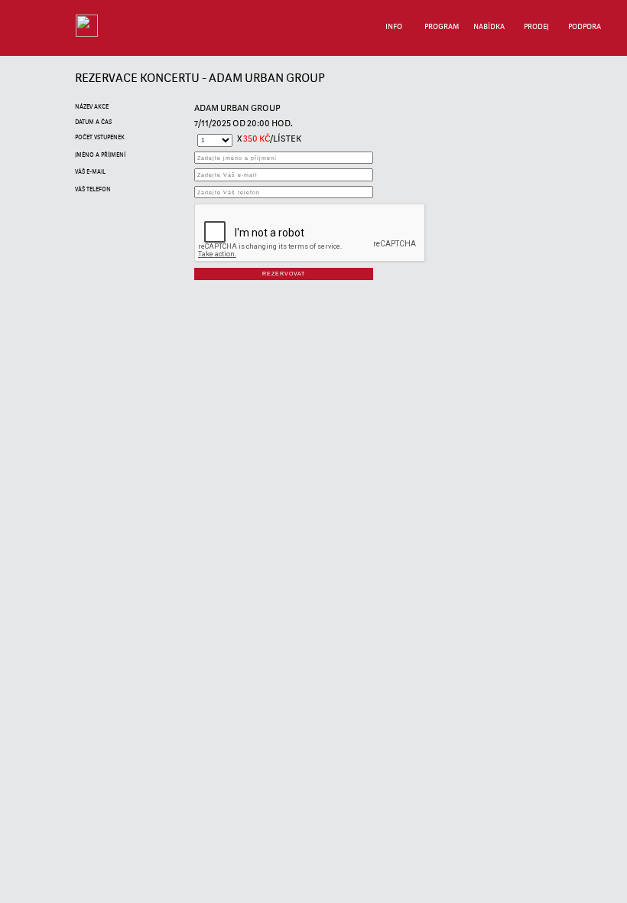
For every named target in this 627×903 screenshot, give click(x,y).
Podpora (584, 27)
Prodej (536, 27)
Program (441, 27)
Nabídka (489, 27)
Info (393, 27)
